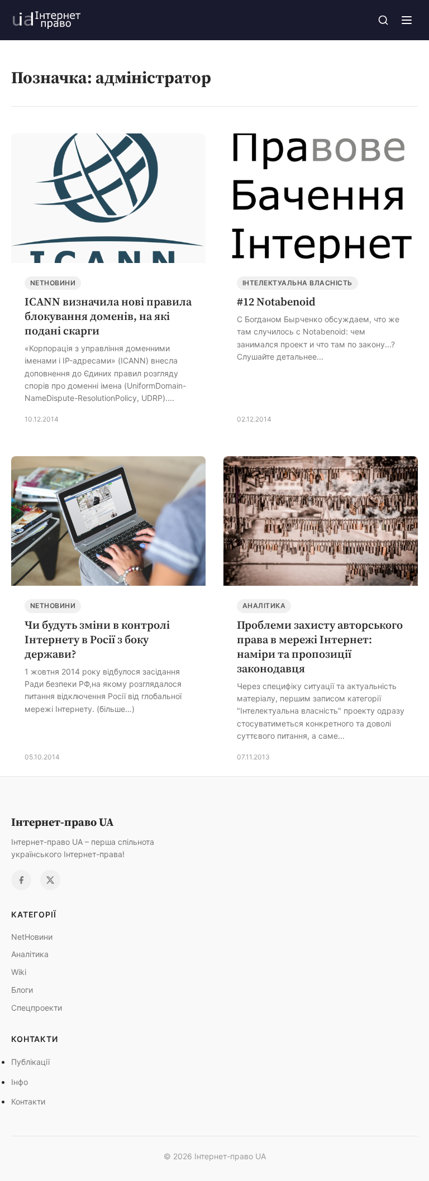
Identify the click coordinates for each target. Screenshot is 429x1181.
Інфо (19, 1082)
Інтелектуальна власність (297, 283)
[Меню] (406, 20)
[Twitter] (50, 880)
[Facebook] (21, 880)
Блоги (22, 989)
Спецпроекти (36, 1007)
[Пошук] (383, 20)
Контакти (28, 1101)
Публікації (30, 1062)
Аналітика (263, 605)
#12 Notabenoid (276, 301)
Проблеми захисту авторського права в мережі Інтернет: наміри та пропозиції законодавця (320, 646)
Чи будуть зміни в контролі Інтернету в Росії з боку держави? (97, 639)
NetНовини (52, 283)
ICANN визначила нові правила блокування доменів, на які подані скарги (108, 316)
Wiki (18, 972)
